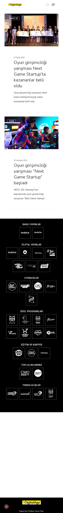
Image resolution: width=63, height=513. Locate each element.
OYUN (11, 121)
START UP (13, 18)
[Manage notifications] (6, 506)
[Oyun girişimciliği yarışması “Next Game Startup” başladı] (31, 163)
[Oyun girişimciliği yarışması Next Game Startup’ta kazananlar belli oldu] (31, 63)
